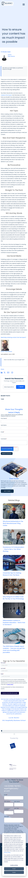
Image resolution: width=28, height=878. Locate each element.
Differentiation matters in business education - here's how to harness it (14, 623)
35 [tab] (25, 732)
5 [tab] (7, 730)
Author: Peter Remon (6, 351)
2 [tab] (3, 730)
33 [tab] (22, 732)
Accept (14, 868)
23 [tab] (7, 732)
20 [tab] (3, 732)
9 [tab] (13, 730)
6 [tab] (9, 730)
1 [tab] (1, 730)
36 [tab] (27, 732)
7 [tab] (10, 730)
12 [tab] (18, 730)
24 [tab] (9, 732)
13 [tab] (19, 730)
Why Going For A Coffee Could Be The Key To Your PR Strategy (13, 598)
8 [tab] (12, 730)
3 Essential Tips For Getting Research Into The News (12, 574)
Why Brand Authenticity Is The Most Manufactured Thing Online (13, 523)
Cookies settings (14, 865)
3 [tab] (4, 730)
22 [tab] (6, 732)
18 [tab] (27, 730)
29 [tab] (16, 732)
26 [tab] (12, 732)
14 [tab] (21, 730)
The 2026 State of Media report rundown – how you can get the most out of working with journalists (14, 649)
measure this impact (6, 95)
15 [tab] (22, 730)
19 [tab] (1, 732)
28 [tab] (15, 732)
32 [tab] (21, 732)
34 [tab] (24, 732)
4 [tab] (6, 730)
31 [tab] (19, 732)
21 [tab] (4, 732)
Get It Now (7, 491)
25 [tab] (10, 732)
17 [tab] (25, 730)
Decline (14, 872)
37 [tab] (14, 734)
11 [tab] (16, 730)
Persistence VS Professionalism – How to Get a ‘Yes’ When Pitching (13, 549)
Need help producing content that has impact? (13, 337)
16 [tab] (24, 730)
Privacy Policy (7, 852)
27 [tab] (13, 732)
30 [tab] (18, 732)
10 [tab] (15, 730)
